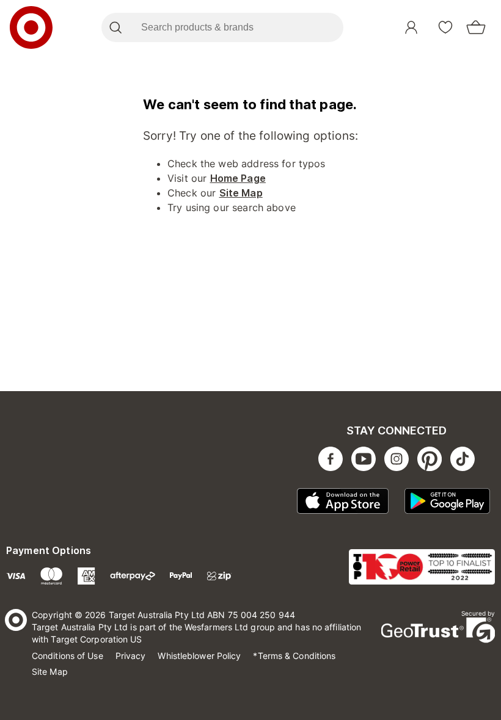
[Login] (411, 27)
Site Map (241, 193)
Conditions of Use (67, 655)
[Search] (115, 27)
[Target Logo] (31, 27)
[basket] (476, 27)
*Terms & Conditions (294, 655)
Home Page (238, 178)
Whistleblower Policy (199, 655)
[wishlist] (445, 27)
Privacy (130, 655)
